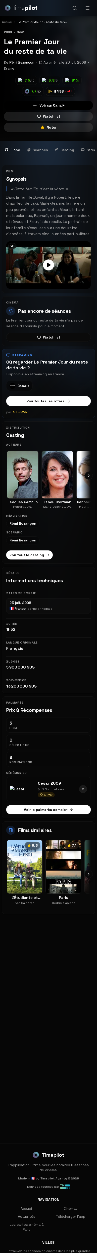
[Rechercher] (74, 8)
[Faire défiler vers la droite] (89, 476)
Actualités (26, 1216)
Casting (67, 150)
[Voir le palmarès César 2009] (83, 789)
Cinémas (71, 1208)
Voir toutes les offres (45, 401)
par (8, 412)
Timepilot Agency (53, 1178)
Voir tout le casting (26, 555)
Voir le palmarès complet (46, 809)
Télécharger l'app (70, 1216)
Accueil (27, 1208)
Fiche (15, 150)
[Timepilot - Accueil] (21, 8)
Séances (40, 150)
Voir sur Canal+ (52, 105)
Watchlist (51, 116)
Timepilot (53, 1155)
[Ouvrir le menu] (87, 8)
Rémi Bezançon (21, 62)
